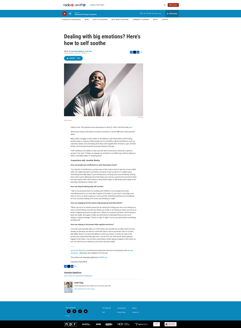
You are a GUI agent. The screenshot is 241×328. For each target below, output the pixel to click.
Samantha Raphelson (77, 51)
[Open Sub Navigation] (82, 19)
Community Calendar (141, 19)
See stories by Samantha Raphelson (78, 276)
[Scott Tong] (68, 287)
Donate (174, 5)
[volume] (70, 14)
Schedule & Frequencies (71, 19)
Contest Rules (121, 308)
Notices (134, 308)
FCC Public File (106, 308)
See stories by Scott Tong (84, 289)
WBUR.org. (104, 257)
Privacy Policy (121, 312)
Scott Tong (88, 51)
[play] (64, 14)
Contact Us (135, 312)
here (130, 127)
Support (165, 19)
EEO (103, 312)
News (87, 19)
